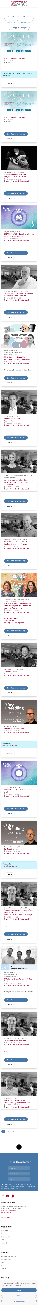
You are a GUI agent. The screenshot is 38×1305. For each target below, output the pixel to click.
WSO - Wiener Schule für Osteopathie (18, 181)
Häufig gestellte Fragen (19, 28)
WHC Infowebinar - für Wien (14, 58)
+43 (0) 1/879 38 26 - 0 (8, 1210)
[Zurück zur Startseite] (19, 3)
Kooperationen (6, 1259)
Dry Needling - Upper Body (14, 728)
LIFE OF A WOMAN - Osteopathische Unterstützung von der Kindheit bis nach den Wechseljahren (17, 605)
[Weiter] (13, 1131)
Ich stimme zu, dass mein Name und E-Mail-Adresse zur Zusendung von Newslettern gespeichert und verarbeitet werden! (18, 1186)
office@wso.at (6, 1212)
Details (9, 84)
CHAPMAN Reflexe (10, 671)
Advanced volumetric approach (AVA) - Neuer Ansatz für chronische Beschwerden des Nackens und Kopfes (18, 912)
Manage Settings (19, 1301)
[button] (2, 3)
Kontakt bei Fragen (25, 22)
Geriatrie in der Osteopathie (15, 1040)
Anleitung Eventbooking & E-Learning (19, 17)
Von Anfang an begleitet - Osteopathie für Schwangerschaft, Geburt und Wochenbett (18, 482)
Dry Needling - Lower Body (14, 849)
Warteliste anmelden (10, 745)
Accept (19, 1290)
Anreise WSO (5, 1217)
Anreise (9, 22)
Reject (19, 1296)
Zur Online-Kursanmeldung (16, 134)
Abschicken (19, 1193)
